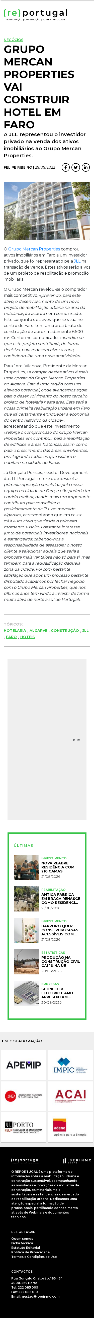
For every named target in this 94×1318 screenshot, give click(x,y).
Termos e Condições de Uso (34, 1257)
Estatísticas (53, 953)
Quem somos (22, 1238)
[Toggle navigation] (83, 15)
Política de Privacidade (30, 1252)
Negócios (13, 40)
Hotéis (27, 637)
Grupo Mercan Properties (34, 249)
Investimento (54, 858)
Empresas (50, 984)
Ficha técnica (22, 1243)
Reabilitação (53, 890)
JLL (77, 261)
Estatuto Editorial (25, 1248)
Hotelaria (15, 630)
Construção (65, 630)
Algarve (38, 630)
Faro (11, 637)
